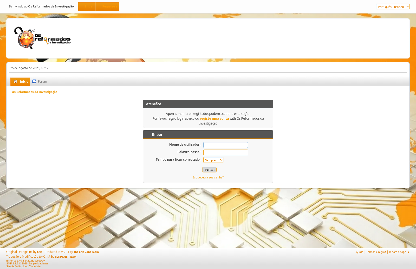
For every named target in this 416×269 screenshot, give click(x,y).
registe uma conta (214, 118)
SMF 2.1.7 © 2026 (16, 263)
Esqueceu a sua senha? (208, 177)
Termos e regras (376, 252)
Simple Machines (39, 263)
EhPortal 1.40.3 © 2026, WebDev (25, 260)
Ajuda (359, 252)
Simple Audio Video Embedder (23, 266)
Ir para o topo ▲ (399, 252)
